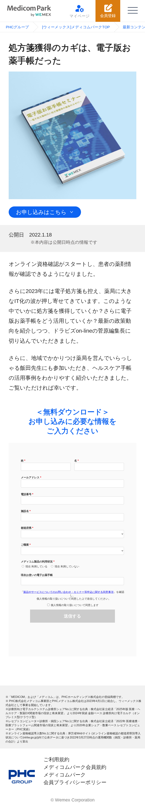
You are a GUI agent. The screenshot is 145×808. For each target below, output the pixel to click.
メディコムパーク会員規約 (75, 767)
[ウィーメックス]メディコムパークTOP (76, 27)
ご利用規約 (56, 759)
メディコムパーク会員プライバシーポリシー (75, 778)
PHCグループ (17, 27)
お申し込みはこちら (41, 212)
